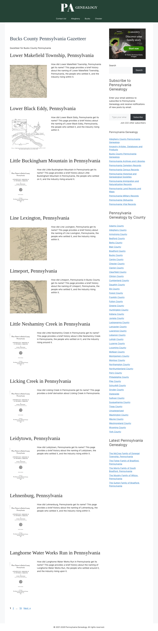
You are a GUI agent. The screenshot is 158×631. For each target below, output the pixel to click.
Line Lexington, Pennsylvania (39, 218)
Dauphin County (117, 284)
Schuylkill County (117, 385)
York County (115, 431)
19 (20, 608)
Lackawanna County (119, 322)
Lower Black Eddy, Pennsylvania (43, 108)
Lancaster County (118, 326)
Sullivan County (116, 398)
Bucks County (116, 255)
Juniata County (116, 318)
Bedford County (117, 238)
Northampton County (119, 364)
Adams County (116, 226)
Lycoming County (117, 347)
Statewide (114, 394)
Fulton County (116, 301)
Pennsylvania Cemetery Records (125, 165)
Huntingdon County (118, 310)
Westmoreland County (120, 423)
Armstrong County (118, 234)
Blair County (115, 247)
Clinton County (116, 276)
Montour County (117, 360)
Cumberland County (119, 280)
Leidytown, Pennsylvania (35, 438)
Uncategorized (116, 410)
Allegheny (75, 18)
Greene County (116, 305)
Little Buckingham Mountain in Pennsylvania (55, 160)
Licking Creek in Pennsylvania (40, 381)
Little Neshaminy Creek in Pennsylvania (50, 324)
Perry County (115, 373)
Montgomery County (119, 356)
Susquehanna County (119, 402)
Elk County (114, 289)
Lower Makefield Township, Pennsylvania (52, 55)
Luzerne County (117, 343)
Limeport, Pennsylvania (33, 271)
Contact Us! (61, 18)
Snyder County (116, 389)
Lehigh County (116, 339)
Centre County (116, 259)
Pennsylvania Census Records (124, 169)
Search (112, 65)
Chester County (117, 263)
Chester (98, 18)
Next (27, 608)
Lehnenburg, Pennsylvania (36, 495)
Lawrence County (118, 331)
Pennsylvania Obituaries (121, 200)
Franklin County (117, 297)
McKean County (117, 352)
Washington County (118, 415)
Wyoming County (117, 427)
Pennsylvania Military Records (124, 196)
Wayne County (116, 419)
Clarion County (116, 268)
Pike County (115, 381)
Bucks (87, 18)
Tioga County (115, 406)
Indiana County (116, 314)
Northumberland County (121, 368)
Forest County (116, 293)
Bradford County (117, 251)
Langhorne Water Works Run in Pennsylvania (55, 553)
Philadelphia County (119, 377)
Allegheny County (118, 230)
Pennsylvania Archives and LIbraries (127, 161)
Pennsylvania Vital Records (122, 204)
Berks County (115, 242)
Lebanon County (117, 335)
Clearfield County (117, 272)
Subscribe (138, 117)
